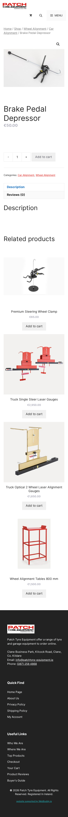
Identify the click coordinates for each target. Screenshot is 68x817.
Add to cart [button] (34, 326)
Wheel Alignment (35, 28)
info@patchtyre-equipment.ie (34, 660)
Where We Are (16, 749)
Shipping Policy (17, 710)
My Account (14, 717)
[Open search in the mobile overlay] (41, 15)
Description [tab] (16, 187)
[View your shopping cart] (31, 15)
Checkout (13, 761)
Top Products (15, 755)
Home (8, 28)
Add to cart (43, 157)
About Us (13, 698)
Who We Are (15, 743)
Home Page (14, 692)
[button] (58, 44)
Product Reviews (18, 774)
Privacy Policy (16, 704)
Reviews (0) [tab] (16, 195)
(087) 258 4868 (27, 664)
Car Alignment (26, 175)
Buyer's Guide (16, 780)
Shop (17, 28)
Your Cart (13, 768)
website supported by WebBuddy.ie (34, 801)
